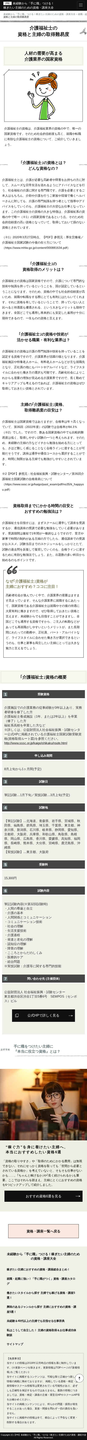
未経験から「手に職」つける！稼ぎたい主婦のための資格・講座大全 (53, 1435)
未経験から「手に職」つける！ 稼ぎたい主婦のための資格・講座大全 (28, 5)
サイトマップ (15, 1344)
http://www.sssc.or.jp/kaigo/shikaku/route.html (35, 743)
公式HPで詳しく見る (43, 1015)
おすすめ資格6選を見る (43, 1196)
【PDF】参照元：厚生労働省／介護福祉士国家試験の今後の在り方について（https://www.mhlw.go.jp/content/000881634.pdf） (43, 242)
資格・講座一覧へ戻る (43, 1231)
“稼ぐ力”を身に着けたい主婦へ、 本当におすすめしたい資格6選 (37, 1149)
